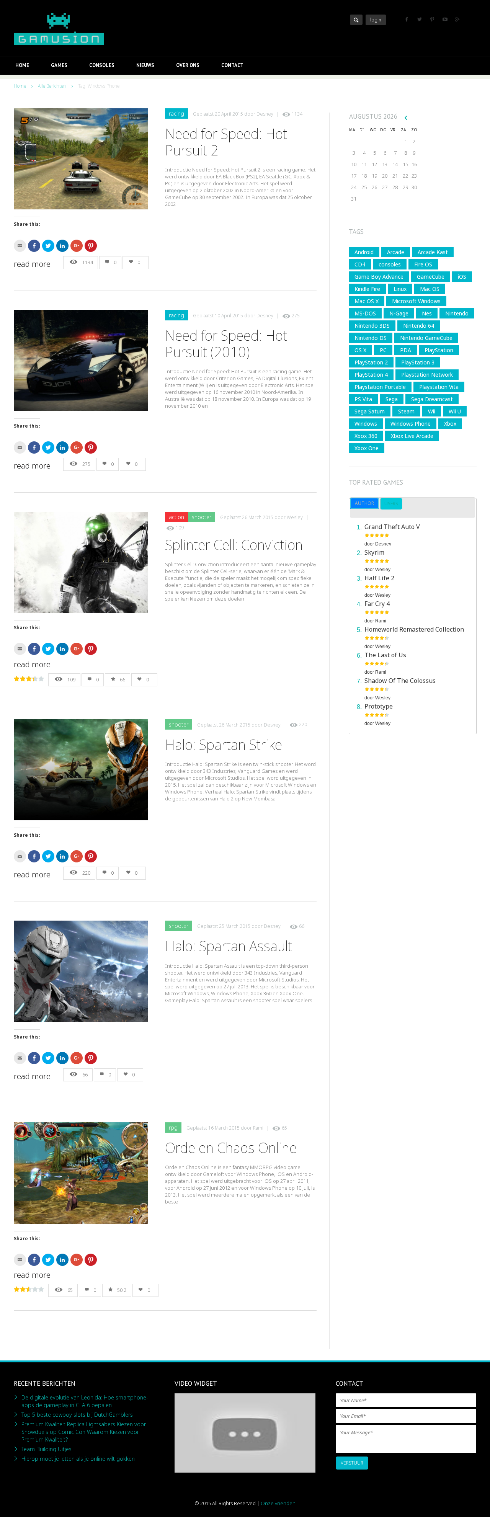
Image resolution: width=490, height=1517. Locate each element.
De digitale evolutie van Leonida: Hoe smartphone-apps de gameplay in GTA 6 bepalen (84, 1401)
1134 (297, 114)
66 (122, 679)
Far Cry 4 (377, 603)
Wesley (295, 517)
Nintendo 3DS (372, 325)
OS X (360, 350)
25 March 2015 (234, 926)
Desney (264, 114)
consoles (390, 264)
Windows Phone (410, 423)
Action (176, 517)
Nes (427, 313)
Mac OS (429, 288)
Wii (431, 411)
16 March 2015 (224, 1128)
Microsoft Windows (416, 301)
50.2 (121, 1290)
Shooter (201, 517)
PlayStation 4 (371, 374)
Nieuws (145, 65)
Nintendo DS (370, 337)
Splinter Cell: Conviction (234, 545)
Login (375, 19)
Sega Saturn (369, 411)
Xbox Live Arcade (412, 435)
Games (59, 65)
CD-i (359, 264)
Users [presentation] (391, 503)
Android (364, 252)
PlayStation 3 (417, 362)
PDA (405, 350)
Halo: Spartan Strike (223, 744)
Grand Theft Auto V (392, 527)
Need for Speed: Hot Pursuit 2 (226, 142)
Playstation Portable (380, 386)
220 (303, 725)
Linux (400, 288)
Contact (232, 65)
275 (296, 315)
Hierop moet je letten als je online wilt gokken (78, 1458)
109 (180, 527)
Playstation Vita (439, 386)
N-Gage (398, 313)
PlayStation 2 (371, 362)
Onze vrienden (278, 1503)
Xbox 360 (365, 435)
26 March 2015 (257, 517)
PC (383, 350)
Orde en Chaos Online (231, 1147)
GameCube (430, 276)
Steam (406, 411)
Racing (176, 113)
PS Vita (363, 399)
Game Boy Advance (378, 276)
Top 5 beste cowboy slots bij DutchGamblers (77, 1414)
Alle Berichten (52, 86)
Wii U (455, 411)
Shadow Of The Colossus (400, 680)
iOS (462, 276)
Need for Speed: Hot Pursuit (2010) (226, 343)
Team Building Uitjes (46, 1449)
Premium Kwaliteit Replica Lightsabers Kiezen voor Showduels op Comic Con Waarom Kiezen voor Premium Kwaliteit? (83, 1432)
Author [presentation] (364, 503)
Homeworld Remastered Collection (414, 629)
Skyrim (374, 552)
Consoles (101, 65)
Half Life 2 (379, 578)
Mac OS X (366, 301)
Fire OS (423, 264)
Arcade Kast (433, 252)
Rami (258, 1128)
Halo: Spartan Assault (228, 946)
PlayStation (439, 350)
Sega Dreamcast (432, 399)
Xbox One (366, 448)
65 (284, 1128)
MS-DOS (365, 313)
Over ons (187, 65)
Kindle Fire (367, 288)
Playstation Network (427, 374)
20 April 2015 (229, 114)
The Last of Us (385, 655)
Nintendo (457, 313)
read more (32, 264)
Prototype (378, 706)
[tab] (364, 503)
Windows (365, 423)
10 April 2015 (229, 315)
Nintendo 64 (418, 325)
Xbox (450, 423)
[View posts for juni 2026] (405, 117)
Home (22, 65)
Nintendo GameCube (426, 337)
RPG (173, 1127)
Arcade (395, 252)
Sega (391, 399)
